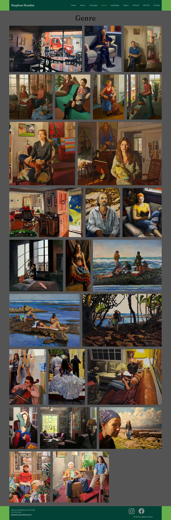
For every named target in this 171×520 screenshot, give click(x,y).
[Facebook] (141, 511)
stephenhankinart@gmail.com (21, 514)
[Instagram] (132, 511)
